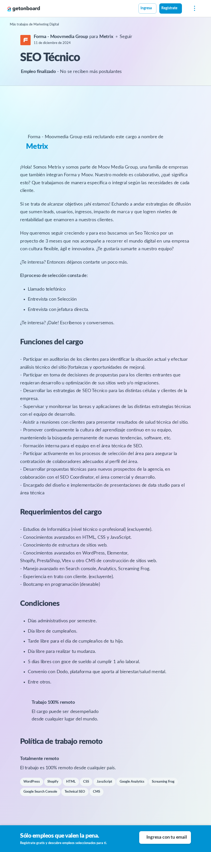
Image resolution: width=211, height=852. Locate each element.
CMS (96, 791)
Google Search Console (40, 791)
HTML (71, 781)
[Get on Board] (23, 8)
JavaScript (104, 781)
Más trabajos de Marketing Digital (34, 24)
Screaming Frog (163, 781)
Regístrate (169, 8)
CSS (86, 781)
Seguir (126, 36)
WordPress (31, 781)
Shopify (52, 781)
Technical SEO (75, 791)
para (73, 36)
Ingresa (146, 8)
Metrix (37, 146)
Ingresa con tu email (166, 837)
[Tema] (185, 9)
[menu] (193, 9)
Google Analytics (132, 781)
